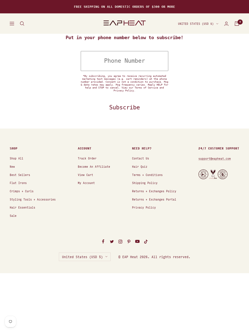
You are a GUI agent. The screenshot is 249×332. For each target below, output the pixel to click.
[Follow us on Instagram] (120, 241)
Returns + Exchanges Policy (154, 190)
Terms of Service (146, 87)
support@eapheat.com (214, 158)
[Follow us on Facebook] (103, 241)
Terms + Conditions (147, 174)
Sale (13, 215)
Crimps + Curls (22, 190)
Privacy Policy (124, 90)
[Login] (226, 24)
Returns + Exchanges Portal (154, 199)
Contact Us (140, 158)
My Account (86, 182)
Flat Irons (18, 182)
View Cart (85, 174)
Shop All (16, 158)
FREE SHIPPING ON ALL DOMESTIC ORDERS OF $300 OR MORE (124, 7)
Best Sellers (20, 174)
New (12, 166)
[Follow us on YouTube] (137, 241)
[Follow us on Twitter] (111, 241)
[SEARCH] (22, 23)
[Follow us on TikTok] (146, 241)
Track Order (87, 158)
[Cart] (236, 23)
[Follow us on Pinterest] (128, 241)
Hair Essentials (22, 207)
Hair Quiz (139, 166)
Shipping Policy (145, 182)
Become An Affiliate (94, 166)
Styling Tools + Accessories (33, 199)
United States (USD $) (196, 23)
